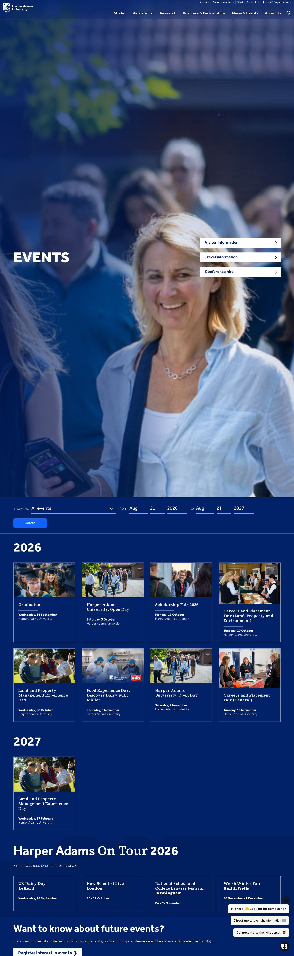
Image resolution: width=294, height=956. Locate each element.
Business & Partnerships (204, 13)
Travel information (221, 257)
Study (119, 13)
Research (168, 13)
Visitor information (221, 242)
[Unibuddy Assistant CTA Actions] (258, 917)
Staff (240, 2)
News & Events (245, 13)
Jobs (277, 2)
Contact (253, 2)
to (192, 509)
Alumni (204, 2)
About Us (273, 13)
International (142, 13)
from (124, 509)
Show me (22, 509)
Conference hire (219, 272)
